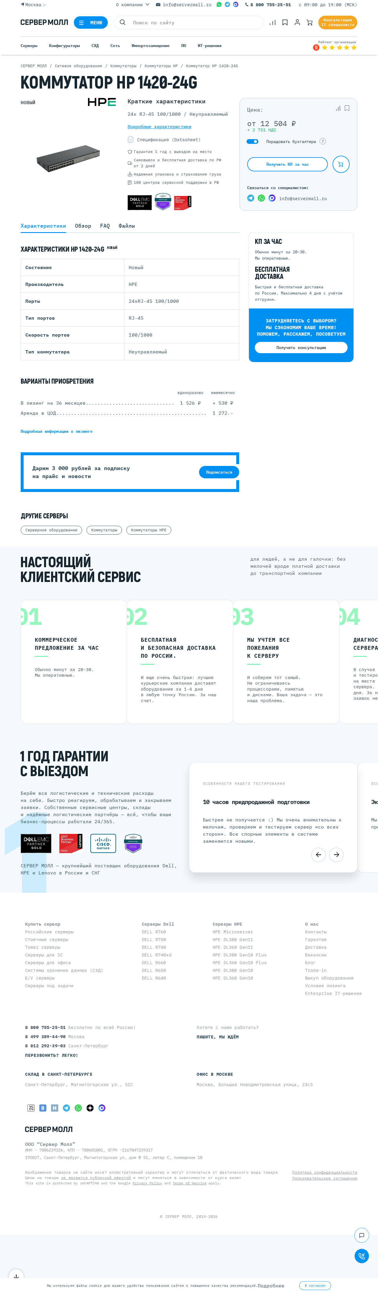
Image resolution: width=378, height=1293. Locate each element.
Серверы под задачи (49, 985)
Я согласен (315, 1286)
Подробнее (271, 1285)
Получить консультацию (301, 347)
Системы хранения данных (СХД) (64, 970)
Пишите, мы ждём (218, 1037)
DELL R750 (154, 939)
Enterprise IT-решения (333, 993)
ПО (183, 45)
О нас (312, 924)
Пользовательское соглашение (324, 1178)
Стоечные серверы (46, 939)
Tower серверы (42, 947)
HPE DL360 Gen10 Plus (240, 962)
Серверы (29, 45)
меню (96, 22)
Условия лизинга (325, 985)
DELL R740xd (157, 955)
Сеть (115, 45)
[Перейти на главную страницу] (44, 22)
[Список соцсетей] (361, 1235)
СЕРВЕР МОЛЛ (178, 1216)
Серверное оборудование (51, 530)
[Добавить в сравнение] (338, 108)
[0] (272, 22)
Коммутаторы (104, 530)
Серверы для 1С (44, 955)
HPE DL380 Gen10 (233, 970)
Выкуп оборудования (329, 978)
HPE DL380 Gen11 (233, 939)
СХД (95, 45)
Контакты (316, 932)
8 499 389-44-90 (46, 1036)
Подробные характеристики (159, 126)
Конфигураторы (64, 45)
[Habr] (54, 1108)
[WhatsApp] (219, 4)
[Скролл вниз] (16, 1276)
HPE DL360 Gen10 (233, 978)
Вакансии (316, 955)
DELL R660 (154, 962)
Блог (310, 962)
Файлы (127, 226)
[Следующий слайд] (336, 854)
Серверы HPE (227, 924)
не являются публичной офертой (96, 1177)
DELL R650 (154, 970)
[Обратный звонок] (361, 1256)
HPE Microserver (233, 932)
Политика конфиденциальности (324, 1172)
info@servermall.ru (187, 4)
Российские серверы (49, 932)
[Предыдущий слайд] (318, 854)
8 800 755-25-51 (270, 4)
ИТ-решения (209, 45)
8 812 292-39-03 (46, 1045)
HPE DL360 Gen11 (233, 947)
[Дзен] (90, 1108)
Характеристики (43, 226)
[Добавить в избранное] (347, 108)
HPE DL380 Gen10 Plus (240, 955)
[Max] (235, 4)
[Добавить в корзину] (341, 164)
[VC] (31, 1108)
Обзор (83, 226)
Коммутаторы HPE (149, 530)
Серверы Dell (158, 924)
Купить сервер (42, 924)
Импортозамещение (151, 45)
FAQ (105, 226)
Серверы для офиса (48, 962)
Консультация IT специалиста (337, 22)
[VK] (42, 1108)
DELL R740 (154, 947)
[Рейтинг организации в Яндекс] (334, 46)
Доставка (316, 947)
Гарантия (316, 939)
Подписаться (219, 472)
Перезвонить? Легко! (52, 1055)
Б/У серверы (40, 978)
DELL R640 (154, 978)
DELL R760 (154, 932)
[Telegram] (227, 4)
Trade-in (316, 970)
